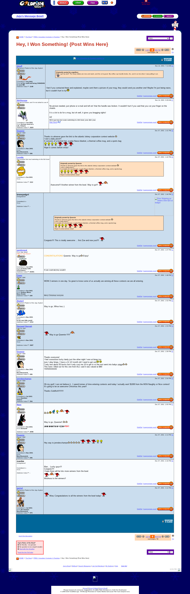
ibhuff (19, 66)
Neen (19, 405)
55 (172, 351)
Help (116, 566)
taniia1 (20, 488)
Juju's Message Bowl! (30, 16)
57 (172, 404)
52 (172, 275)
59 (172, 461)
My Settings (110, 566)
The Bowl (28, 37)
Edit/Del (139, 96)
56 (172, 378)
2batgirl (20, 301)
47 (172, 100)
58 (172, 435)
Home (85, 588)
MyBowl (74, 566)
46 (172, 66)
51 (172, 250)
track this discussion (25, 536)
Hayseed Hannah (24, 326)
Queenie (20, 131)
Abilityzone (22, 100)
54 (172, 326)
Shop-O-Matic (93, 588)
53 (172, 300)
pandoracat (22, 250)
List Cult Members (98, 566)
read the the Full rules (25, 552)
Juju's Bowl (67, 566)
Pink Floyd (53, 122)
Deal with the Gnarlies (26, 549)
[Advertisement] (104, 524)
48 (172, 130)
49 (172, 157)
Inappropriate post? (150, 96)
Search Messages (84, 566)
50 (172, 194)
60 (172, 488)
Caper (19, 275)
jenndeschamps (24, 379)
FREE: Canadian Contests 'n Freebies (47, 37)
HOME (21, 37)
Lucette (20, 157)
